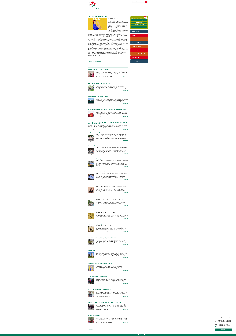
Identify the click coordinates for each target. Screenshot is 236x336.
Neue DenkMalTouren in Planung (95, 198)
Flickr (147, 335)
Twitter (140, 335)
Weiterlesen (125, 76)
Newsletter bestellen (136, 46)
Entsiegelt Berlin (91, 250)
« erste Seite (90, 327)
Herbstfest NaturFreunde (94, 315)
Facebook (138, 335)
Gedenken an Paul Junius (94, 146)
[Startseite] (92, 4)
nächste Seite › (118, 327)
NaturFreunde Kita (136, 61)
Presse (138, 5)
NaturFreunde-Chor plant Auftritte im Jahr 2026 (99, 83)
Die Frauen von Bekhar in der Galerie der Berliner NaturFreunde (103, 185)
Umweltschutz (115, 5)
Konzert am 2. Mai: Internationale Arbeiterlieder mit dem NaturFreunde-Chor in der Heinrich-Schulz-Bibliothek (107, 123)
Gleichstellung (98, 61)
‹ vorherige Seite (97, 327)
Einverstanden (224, 329)
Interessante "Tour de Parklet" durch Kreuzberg (99, 172)
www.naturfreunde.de (102, 334)
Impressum (90, 334)
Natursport (108, 5)
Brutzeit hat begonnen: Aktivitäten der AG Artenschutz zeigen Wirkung (104, 302)
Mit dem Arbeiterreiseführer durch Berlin (97, 276)
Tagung (90, 60)
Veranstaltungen (132, 5)
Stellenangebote (135, 57)
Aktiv (126, 5)
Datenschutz (95, 334)
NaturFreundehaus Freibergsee (139, 50)
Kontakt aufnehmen (136, 42)
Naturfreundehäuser (139, 20)
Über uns (103, 5)
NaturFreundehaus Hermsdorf (139, 53)
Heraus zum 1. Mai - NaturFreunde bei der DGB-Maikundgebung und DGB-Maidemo (107, 109)
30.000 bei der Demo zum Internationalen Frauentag (100, 263)
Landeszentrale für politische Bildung (104, 60)
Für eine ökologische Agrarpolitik (95, 159)
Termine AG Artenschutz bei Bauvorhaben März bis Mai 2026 (102, 237)
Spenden (134, 35)
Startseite (89, 12)
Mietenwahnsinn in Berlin (94, 211)
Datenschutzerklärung (219, 326)
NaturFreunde (116, 60)
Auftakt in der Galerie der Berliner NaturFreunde (99, 289)
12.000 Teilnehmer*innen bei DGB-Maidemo (98, 96)
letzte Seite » (91, 329)
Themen (121, 5)
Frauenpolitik (91, 61)
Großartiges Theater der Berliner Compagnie (98, 69)
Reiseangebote (139, 22)
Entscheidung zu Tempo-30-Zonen (96, 132)
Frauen (121, 60)
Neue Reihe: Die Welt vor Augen (95, 224)
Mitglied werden (135, 31)
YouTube (144, 335)
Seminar (94, 60)
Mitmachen (134, 39)
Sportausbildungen (139, 24)
